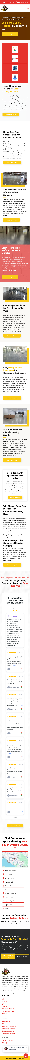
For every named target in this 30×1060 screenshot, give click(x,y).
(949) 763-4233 (23, 2)
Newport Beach (9, 878)
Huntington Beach (10, 870)
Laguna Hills (8, 905)
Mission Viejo (9, 886)
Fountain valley (9, 882)
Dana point (8, 890)
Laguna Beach (9, 897)
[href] (15, 859)
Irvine (6, 909)
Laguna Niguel (9, 901)
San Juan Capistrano (11, 893)
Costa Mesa (8, 874)
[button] (28, 8)
